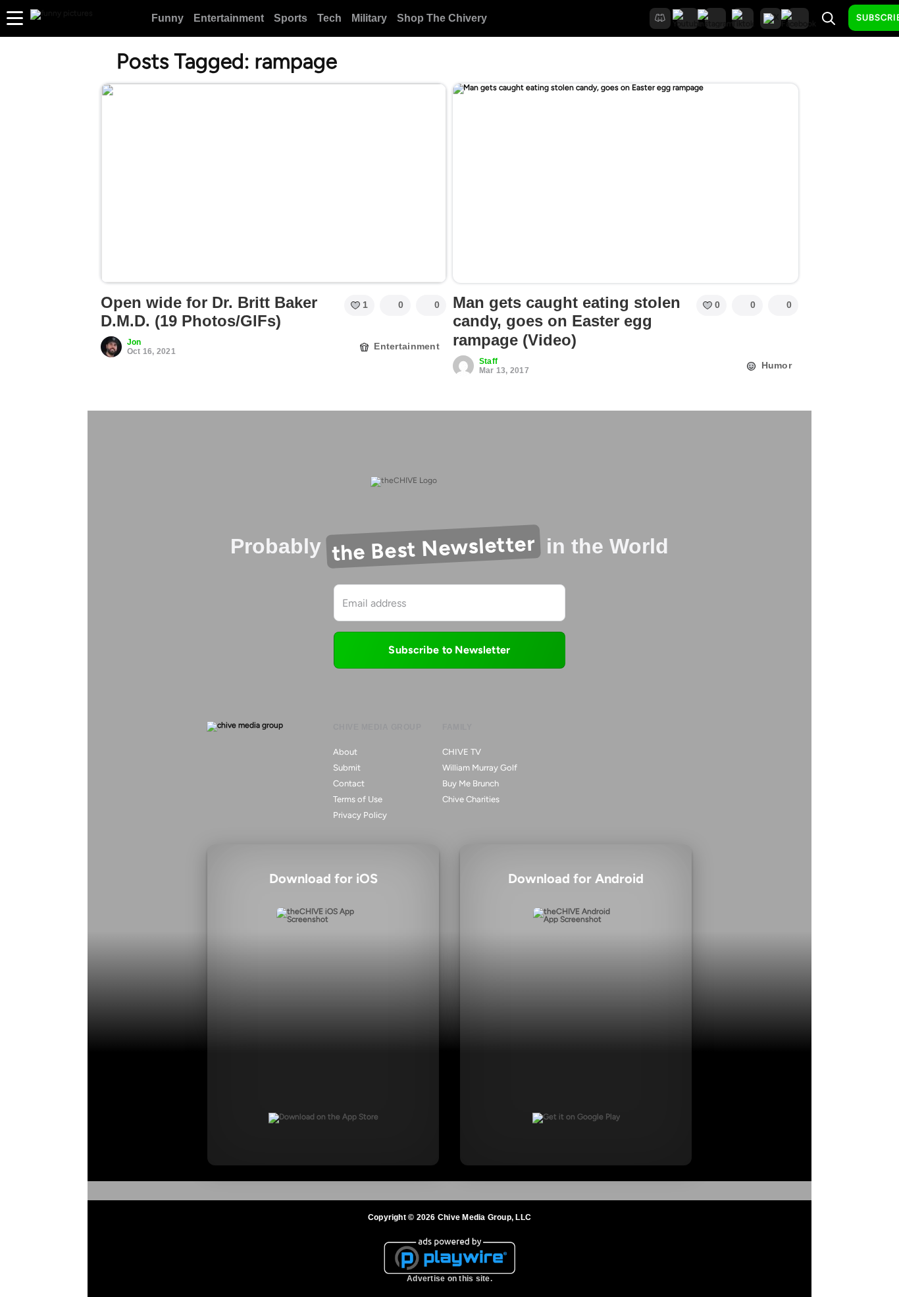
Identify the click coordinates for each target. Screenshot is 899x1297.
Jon (134, 342)
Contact (349, 783)
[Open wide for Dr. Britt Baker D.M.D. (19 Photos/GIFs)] (273, 183)
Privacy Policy (360, 815)
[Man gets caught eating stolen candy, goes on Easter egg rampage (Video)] (625, 183)
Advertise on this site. (449, 1278)
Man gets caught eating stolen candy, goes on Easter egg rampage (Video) (567, 321)
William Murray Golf (479, 768)
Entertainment (228, 18)
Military (369, 18)
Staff (488, 361)
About (345, 752)
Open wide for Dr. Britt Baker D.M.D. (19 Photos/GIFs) (209, 311)
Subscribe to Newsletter (449, 650)
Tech (329, 18)
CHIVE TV (461, 752)
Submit (347, 768)
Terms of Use (357, 799)
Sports (290, 18)
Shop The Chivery (442, 18)
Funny (167, 18)
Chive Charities (471, 799)
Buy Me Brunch (470, 783)
